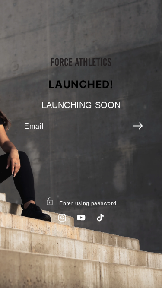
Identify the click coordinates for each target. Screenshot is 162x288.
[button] (81, 203)
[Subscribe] (137, 126)
